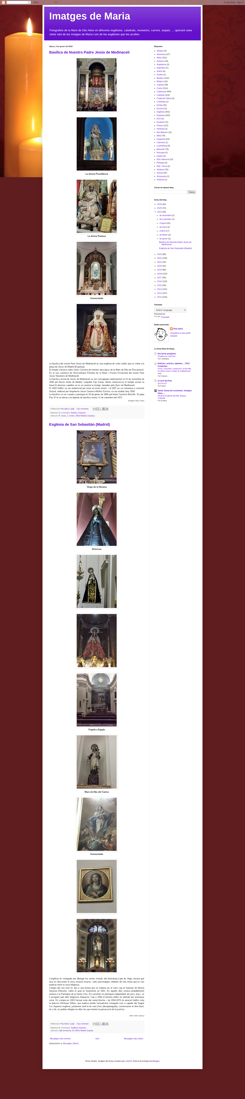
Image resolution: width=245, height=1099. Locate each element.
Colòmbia (161, 102)
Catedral (160, 95)
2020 (159, 266)
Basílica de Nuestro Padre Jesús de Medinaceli (89, 52)
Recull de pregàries (167, 354)
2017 (159, 277)
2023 (159, 254)
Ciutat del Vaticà (164, 98)
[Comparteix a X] (100, 409)
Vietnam (160, 180)
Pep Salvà (178, 329)
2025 (159, 208)
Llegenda (161, 139)
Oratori (160, 156)
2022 (159, 258)
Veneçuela (161, 176)
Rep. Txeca (162, 166)
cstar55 (128, 1061)
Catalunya (161, 91)
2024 (159, 212)
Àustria (160, 74)
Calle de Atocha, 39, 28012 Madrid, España (75, 1031)
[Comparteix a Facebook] (104, 409)
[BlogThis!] (97, 409)
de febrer (164, 235)
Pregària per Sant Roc (167, 356)
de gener (164, 239)
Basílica (74, 413)
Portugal (160, 163)
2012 (159, 297)
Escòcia (160, 108)
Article (159, 71)
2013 (159, 293)
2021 (159, 262)
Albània (160, 51)
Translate (165, 317)
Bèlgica (160, 81)
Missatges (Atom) (71, 1043)
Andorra (160, 61)
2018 (159, 274)
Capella (160, 85)
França (160, 125)
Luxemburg (162, 146)
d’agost (163, 223)
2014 (159, 289)
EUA (159, 119)
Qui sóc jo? (162, 383)
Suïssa (160, 173)
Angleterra (161, 64)
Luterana (161, 142)
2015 (159, 285)
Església (74, 1028)
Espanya (82, 413)
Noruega (161, 152)
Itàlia (159, 135)
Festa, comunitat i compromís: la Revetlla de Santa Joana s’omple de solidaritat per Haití (174, 371)
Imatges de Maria (89, 16)
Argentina (161, 68)
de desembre (166, 215)
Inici (97, 1039)
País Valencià (163, 159)
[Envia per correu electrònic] (94, 409)
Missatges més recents (60, 1039)
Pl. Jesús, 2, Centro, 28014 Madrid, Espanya (76, 416)
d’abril (163, 231)
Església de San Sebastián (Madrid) (79, 424)
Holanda (160, 129)
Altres (159, 58)
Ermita (159, 105)
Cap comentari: (82, 409)
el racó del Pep (165, 381)
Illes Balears (162, 132)
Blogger (156, 1061)
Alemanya (161, 54)
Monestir (160, 149)
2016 (159, 281)
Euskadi (160, 122)
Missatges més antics (133, 1039)
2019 (159, 270)
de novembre (166, 219)
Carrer (159, 88)
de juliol (163, 227)
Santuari (160, 169)
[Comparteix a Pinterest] (107, 409)
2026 (159, 204)
